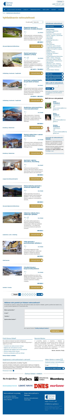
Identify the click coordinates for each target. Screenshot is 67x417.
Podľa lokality (50, 26)
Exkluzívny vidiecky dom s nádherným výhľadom (32, 213)
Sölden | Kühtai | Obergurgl (53, 58)
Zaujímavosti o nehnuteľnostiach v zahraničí (16, 359)
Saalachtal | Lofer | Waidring (10, 234)
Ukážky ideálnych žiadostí (42, 328)
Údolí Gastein (6, 260)
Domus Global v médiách (9, 355)
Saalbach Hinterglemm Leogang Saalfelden (54, 49)
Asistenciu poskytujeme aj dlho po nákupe (14, 353)
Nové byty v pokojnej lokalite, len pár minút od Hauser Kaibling (33, 81)
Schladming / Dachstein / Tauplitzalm (12, 73)
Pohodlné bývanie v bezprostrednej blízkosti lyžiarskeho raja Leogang (31, 268)
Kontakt (60, 9)
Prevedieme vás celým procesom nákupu (14, 346)
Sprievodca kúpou (35, 9)
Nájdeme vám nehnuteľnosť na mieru (13, 347)
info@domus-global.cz (59, 5)
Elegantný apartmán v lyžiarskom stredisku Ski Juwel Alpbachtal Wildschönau (33, 29)
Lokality (25, 9)
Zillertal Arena (49, 62)
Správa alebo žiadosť (10, 319)
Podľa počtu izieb (51, 79)
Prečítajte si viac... (50, 151)
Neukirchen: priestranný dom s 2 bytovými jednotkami (33, 108)
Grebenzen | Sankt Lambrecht (53, 34)
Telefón (6, 316)
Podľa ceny (49, 74)
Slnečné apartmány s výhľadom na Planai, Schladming (30, 54)
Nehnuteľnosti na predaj (14, 9)
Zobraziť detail (35, 46)
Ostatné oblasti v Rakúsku (52, 69)
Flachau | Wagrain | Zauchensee (54, 35)
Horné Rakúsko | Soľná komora (54, 61)
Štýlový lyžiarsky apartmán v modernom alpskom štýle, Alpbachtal (32, 187)
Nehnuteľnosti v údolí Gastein (11, 398)
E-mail (6, 313)
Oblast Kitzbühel (50, 44)
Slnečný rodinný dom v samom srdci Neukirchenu (33, 135)
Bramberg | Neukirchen (8, 127)
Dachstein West (50, 32)
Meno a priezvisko (9, 310)
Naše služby (46, 9)
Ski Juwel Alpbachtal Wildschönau (11, 46)
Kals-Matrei (49, 43)
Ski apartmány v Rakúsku (10, 396)
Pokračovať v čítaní (7, 370)
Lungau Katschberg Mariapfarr (10, 179)
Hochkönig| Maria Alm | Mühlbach (52, 40)
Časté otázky (27, 400)
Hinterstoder (49, 38)
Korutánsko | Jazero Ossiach (53, 46)
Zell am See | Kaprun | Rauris (53, 59)
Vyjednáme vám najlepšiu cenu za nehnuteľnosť (15, 349)
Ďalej (39, 294)
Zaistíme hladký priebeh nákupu (12, 351)
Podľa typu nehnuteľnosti (53, 76)
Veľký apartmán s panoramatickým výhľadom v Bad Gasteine (33, 243)
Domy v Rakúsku (8, 399)
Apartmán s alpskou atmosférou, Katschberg (31, 160)
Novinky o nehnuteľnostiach (31, 398)
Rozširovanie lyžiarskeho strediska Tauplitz (15, 363)
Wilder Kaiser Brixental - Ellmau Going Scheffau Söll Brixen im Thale (54, 67)
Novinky (53, 9)
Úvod (4, 13)
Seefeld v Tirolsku (7, 287)
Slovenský (60, 1)
